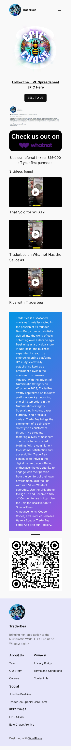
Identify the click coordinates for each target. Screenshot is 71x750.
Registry (46, 524)
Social (14, 686)
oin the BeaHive (32, 502)
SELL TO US (35, 97)
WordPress (35, 738)
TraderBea (29, 9)
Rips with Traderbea (26, 302)
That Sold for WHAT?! (27, 212)
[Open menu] (59, 9)
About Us (16, 655)
